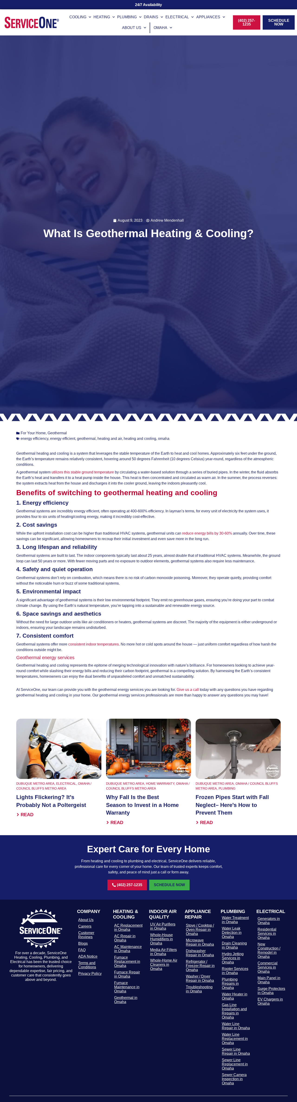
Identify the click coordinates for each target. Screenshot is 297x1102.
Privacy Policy (90, 974)
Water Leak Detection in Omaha (232, 932)
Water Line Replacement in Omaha (235, 1039)
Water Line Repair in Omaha (236, 1026)
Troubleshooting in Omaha (199, 989)
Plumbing (127, 17)
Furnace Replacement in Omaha (127, 961)
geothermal (86, 439)
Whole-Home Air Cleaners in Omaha (163, 964)
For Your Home (33, 433)
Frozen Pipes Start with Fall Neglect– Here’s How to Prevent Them (232, 805)
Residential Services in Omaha (267, 933)
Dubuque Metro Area (35, 783)
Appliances (208, 17)
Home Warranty (160, 783)
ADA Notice (87, 956)
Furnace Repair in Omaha (127, 974)
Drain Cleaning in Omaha (234, 945)
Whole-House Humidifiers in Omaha (161, 939)
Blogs (83, 943)
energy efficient (62, 439)
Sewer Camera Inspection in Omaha (234, 1079)
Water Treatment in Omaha (235, 920)
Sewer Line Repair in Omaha (236, 1051)
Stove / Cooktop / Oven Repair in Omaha (200, 929)
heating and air (109, 439)
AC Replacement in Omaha (128, 927)
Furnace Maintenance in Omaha (126, 987)
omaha (163, 439)
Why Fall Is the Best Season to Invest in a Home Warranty (142, 805)
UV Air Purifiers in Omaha (162, 926)
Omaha (160, 28)
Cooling (77, 17)
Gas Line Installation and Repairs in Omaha (234, 1011)
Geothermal (57, 433)
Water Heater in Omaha (234, 996)
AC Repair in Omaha (125, 938)
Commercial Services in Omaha (268, 967)
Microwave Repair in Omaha (200, 942)
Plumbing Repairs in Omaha (230, 983)
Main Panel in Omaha (269, 980)
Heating (102, 17)
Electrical (177, 17)
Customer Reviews (86, 935)
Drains (151, 17)
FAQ (82, 950)
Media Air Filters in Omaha (163, 952)
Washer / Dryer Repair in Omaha (200, 978)
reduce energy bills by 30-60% (207, 533)
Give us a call (188, 690)
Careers (84, 926)
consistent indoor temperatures (93, 644)
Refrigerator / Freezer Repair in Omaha (200, 966)
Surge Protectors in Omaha (271, 991)
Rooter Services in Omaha (235, 971)
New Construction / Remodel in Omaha (269, 950)
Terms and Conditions (87, 965)
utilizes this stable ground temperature (83, 472)
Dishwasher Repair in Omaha (200, 953)
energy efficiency (34, 439)
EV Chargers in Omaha (270, 1001)
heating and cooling (140, 439)
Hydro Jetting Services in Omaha (233, 958)
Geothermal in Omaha (125, 1000)
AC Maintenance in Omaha (128, 949)
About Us (131, 28)
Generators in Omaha (269, 921)
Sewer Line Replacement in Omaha (235, 1064)
